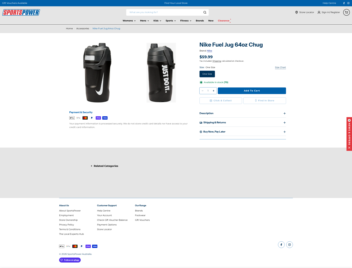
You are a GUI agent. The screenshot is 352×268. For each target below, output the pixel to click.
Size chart (280, 67)
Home (69, 28)
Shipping (216, 61)
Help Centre (329, 3)
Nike (209, 50)
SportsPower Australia (79, 254)
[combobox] (167, 12)
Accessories (82, 28)
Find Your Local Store (176, 3)
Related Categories (106, 166)
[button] (349, 134)
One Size (207, 74)
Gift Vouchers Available (14, 3)
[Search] (205, 12)
